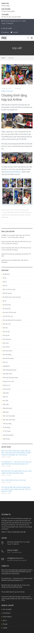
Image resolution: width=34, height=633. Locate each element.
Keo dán (5, 400)
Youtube (15, 32)
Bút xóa (5, 362)
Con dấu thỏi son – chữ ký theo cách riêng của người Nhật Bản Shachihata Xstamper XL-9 (16, 463)
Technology (6, 427)
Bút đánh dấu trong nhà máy (12, 297)
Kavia (3, 241)
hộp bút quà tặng (19, 215)
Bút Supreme (7, 339)
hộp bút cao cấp (9, 215)
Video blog (6, 439)
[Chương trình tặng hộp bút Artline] (17, 76)
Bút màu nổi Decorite (9, 312)
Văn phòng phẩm (24, 210)
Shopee (5, 624)
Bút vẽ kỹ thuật (7, 351)
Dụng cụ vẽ (6, 385)
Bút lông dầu (7, 305)
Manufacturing (7, 408)
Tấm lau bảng (7, 423)
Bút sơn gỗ (6, 331)
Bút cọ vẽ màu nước (9, 289)
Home (3, 58)
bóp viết (5, 212)
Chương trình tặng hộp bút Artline (14, 97)
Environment (7, 389)
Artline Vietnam (7, 616)
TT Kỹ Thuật (6, 431)
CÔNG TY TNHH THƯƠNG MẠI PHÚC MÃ (13, 532)
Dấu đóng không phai (9, 370)
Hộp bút (17, 210)
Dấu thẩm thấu (7, 374)
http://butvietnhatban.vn (14, 172)
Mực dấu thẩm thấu (9, 420)
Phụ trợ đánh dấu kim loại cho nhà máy (13, 480)
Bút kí (4, 301)
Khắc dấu (6, 404)
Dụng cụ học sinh (9, 210)
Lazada (5, 628)
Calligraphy (6, 366)
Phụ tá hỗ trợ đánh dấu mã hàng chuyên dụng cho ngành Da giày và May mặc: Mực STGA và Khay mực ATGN (15, 489)
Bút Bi (4, 282)
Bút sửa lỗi (6, 335)
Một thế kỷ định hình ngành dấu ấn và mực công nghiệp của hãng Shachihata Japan (16, 472)
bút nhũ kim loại (8, 316)
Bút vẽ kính (6, 347)
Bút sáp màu (7, 324)
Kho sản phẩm (7, 609)
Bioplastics (6, 274)
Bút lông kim (7, 308)
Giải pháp (6, 393)
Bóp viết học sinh (12, 212)
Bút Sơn (5, 328)
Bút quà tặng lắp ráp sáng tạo (12, 320)
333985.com (5, 235)
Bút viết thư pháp (8, 358)
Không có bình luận (7, 91)
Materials (6, 412)
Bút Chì (5, 285)
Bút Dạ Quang (7, 293)
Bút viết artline (21, 212)
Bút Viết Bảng (7, 354)
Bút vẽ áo (6, 343)
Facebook (5, 32)
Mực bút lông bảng (9, 416)
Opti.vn (5, 620)
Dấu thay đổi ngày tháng (10, 377)
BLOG (3, 210)
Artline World (6, 613)
